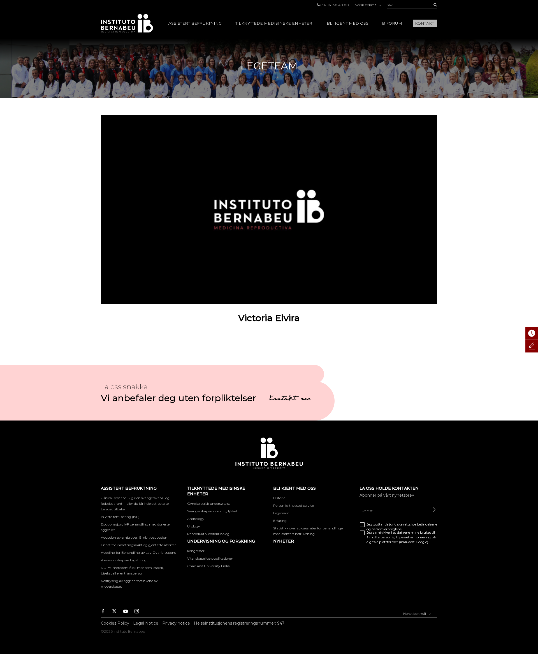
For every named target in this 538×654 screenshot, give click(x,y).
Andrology (195, 519)
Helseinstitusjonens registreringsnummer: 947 (239, 623)
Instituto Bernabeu (127, 23)
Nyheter (283, 541)
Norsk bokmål (366, 5)
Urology (193, 526)
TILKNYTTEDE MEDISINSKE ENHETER (273, 23)
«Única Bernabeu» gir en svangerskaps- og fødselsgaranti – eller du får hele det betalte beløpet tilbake (135, 503)
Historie (279, 498)
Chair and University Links (208, 566)
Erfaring (280, 520)
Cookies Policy (115, 623)
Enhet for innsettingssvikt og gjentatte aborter (138, 545)
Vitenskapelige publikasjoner (210, 558)
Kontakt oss (289, 399)
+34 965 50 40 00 (334, 5)
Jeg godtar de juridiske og (402, 526)
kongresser (196, 551)
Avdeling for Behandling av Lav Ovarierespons (138, 552)
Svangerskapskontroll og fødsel (212, 511)
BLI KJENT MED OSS (347, 23)
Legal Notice (145, 623)
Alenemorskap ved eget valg (124, 560)
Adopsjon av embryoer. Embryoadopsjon (134, 537)
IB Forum (391, 23)
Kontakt (424, 23)
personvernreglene (387, 529)
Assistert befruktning (195, 23)
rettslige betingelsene (420, 524)
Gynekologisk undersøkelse (208, 503)
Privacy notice (176, 623)
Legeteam (281, 513)
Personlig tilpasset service (293, 505)
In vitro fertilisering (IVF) (120, 517)
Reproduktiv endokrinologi (208, 534)
